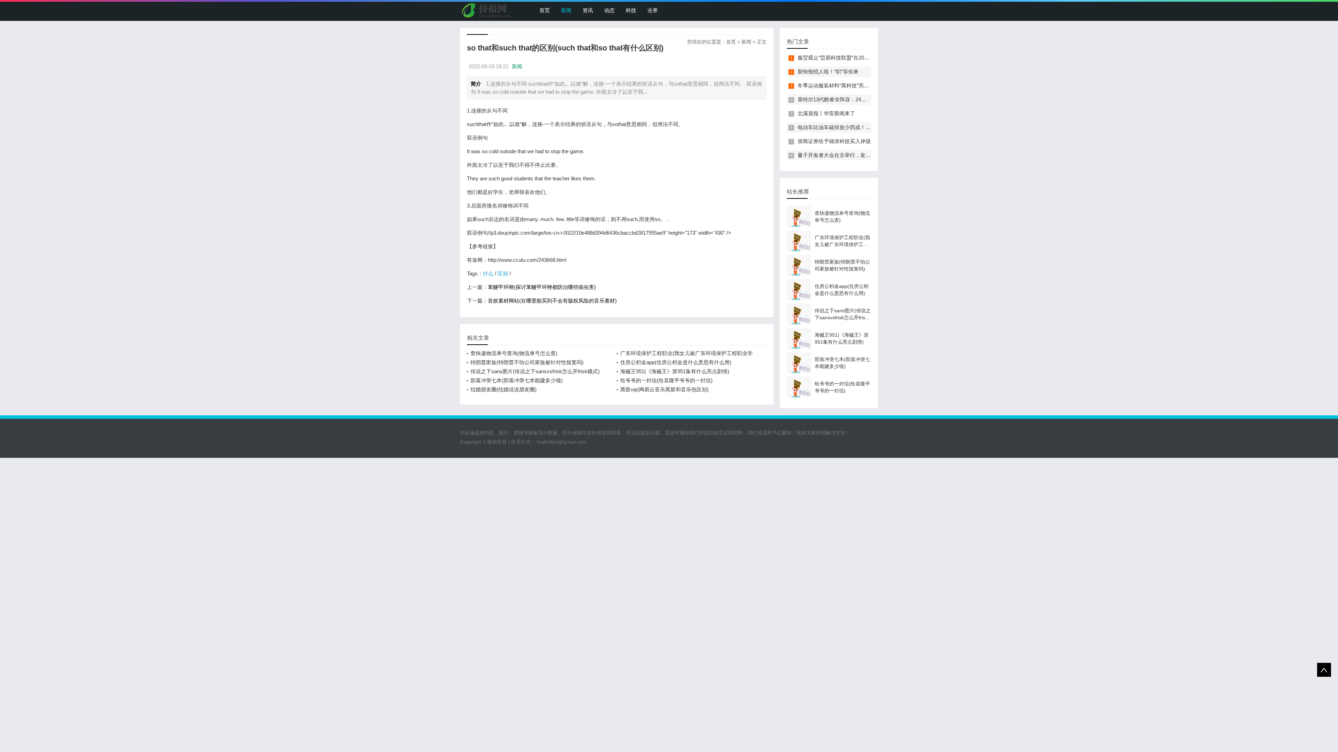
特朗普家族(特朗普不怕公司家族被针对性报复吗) (527, 362)
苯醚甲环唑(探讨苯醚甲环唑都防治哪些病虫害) (542, 287)
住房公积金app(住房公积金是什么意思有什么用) (675, 362)
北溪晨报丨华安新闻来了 (826, 113)
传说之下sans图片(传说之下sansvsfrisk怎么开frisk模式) (535, 371)
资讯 (588, 10)
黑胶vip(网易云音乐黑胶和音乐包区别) (664, 389)
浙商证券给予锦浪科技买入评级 (834, 141)
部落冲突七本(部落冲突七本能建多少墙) (516, 380)
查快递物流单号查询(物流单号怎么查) (514, 353)
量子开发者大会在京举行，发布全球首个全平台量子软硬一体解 (871, 155)
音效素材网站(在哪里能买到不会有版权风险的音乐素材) (552, 301)
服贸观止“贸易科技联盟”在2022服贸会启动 (847, 58)
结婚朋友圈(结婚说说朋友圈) (503, 389)
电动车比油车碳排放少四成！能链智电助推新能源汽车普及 (865, 127)
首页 (544, 10)
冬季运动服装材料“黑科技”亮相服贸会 (841, 85)
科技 (631, 10)
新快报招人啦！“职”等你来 (828, 72)
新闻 (566, 10)
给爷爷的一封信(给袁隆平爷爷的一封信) (666, 380)
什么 (488, 273)
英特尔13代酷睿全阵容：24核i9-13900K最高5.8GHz (857, 99)
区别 (503, 273)
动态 (609, 10)
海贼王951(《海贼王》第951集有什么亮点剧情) (674, 371)
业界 (652, 10)
